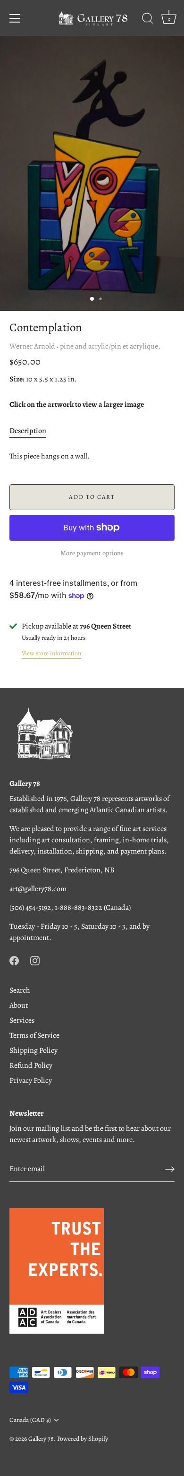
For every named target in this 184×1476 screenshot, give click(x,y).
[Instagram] (35, 960)
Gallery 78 (41, 1438)
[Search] (147, 19)
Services (21, 1020)
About (18, 1005)
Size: (17, 379)
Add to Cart (92, 497)
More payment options (92, 553)
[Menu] (15, 18)
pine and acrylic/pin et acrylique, (110, 346)
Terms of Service (34, 1035)
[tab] (32, 430)
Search (19, 990)
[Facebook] (14, 960)
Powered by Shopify (82, 1438)
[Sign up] (170, 1169)
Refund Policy (30, 1065)
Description (27, 431)
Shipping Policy (33, 1050)
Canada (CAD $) (30, 1420)
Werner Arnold (32, 346)
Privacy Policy (30, 1080)
